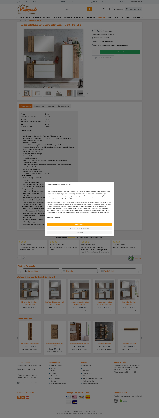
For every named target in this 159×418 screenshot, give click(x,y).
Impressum (57, 217)
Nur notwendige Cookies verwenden (79, 228)
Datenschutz (50, 217)
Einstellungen (79, 232)
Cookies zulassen (79, 224)
